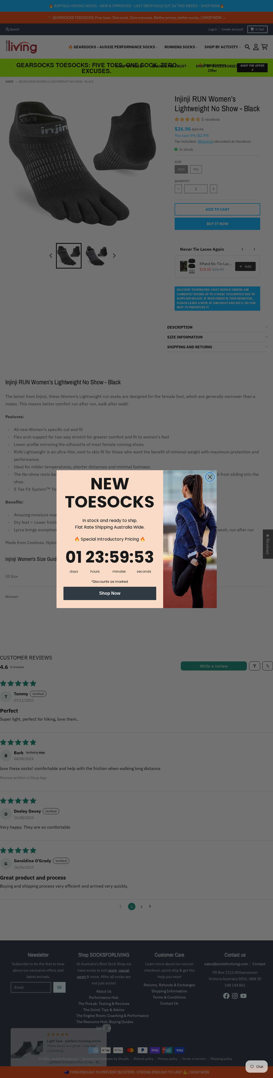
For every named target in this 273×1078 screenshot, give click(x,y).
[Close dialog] (210, 477)
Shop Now (109, 593)
